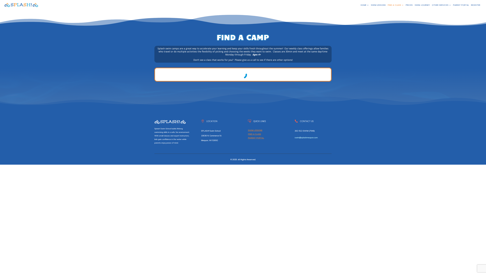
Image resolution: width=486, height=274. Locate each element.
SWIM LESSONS (255, 130)
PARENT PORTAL (256, 138)
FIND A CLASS (254, 134)
